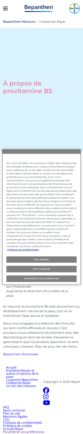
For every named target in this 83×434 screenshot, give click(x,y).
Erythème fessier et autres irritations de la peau (22, 373)
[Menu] (5, 9)
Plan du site (11, 413)
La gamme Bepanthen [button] (22, 380)
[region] (41, 217)
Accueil (11, 367)
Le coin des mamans (21, 386)
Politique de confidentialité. (23, 249)
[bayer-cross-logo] (74, 8)
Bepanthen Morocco (19, 21)
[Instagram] (45, 398)
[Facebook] (46, 391)
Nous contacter (14, 410)
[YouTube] (46, 404)
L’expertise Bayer (18, 383)
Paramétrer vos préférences (41, 278)
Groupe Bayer (13, 429)
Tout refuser (41, 259)
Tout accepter (41, 269)
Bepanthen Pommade (20, 354)
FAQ (6, 407)
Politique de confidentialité (22, 423)
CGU (6, 419)
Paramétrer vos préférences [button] (23, 432)
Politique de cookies (17, 426)
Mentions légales (15, 416)
